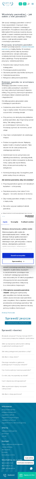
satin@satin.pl (10, 468)
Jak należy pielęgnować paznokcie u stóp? (16, 351)
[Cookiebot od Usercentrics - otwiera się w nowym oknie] (25, 216)
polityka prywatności (9, 412)
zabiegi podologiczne (9, 431)
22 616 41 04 (8, 466)
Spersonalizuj (17, 261)
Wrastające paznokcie (18, 323)
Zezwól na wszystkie (18, 255)
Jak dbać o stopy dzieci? (10, 357)
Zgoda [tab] (5, 222)
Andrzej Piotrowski (8, 313)
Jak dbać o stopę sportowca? (12, 394)
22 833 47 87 (8, 463)
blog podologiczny (8, 409)
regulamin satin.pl (8, 415)
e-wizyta (4, 452)
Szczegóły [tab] (14, 222)
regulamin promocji (9, 420)
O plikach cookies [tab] (27, 222)
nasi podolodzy (7, 447)
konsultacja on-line (8, 455)
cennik (4, 436)
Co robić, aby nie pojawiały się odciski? (15, 375)
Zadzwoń (11, 475)
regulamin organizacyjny (10, 417)
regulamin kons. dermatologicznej (14, 423)
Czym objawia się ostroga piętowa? (14, 381)
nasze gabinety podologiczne (12, 444)
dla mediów (6, 450)
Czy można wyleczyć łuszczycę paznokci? (16, 370)
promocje (5, 433)
